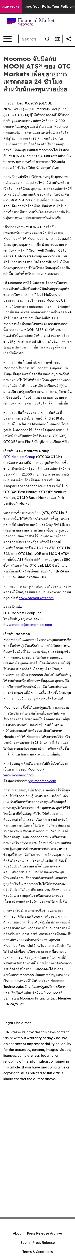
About (18, 1233)
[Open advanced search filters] (57, 39)
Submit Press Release (37, 1242)
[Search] (47, 39)
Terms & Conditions (37, 1252)
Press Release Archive (44, 1233)
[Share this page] (69, 39)
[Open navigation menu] (7, 39)
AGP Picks (10, 7)
